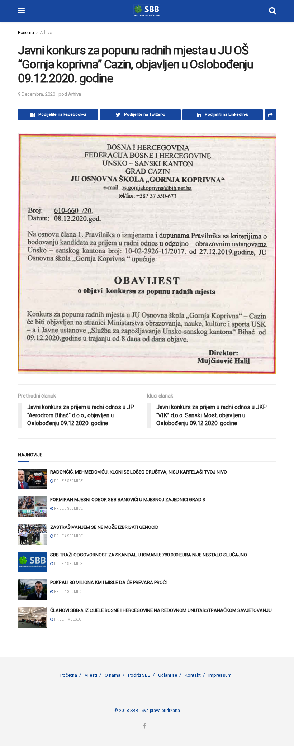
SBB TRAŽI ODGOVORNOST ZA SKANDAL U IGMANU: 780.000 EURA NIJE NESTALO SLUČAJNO (148, 554)
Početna (26, 32)
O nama (112, 675)
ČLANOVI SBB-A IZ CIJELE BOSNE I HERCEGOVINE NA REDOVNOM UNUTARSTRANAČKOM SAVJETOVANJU (161, 610)
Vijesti (91, 675)
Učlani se (167, 675)
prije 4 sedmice (68, 536)
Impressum (220, 675)
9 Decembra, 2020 (36, 94)
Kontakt (193, 675)
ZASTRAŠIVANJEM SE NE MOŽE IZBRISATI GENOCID (104, 527)
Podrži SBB (139, 675)
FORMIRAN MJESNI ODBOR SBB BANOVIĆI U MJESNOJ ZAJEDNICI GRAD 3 (127, 499)
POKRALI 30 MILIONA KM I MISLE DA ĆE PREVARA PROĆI (108, 582)
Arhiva (46, 32)
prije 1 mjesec (67, 619)
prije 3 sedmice (68, 481)
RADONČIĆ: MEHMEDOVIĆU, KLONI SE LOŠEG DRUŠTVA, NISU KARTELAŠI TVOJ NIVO (138, 472)
